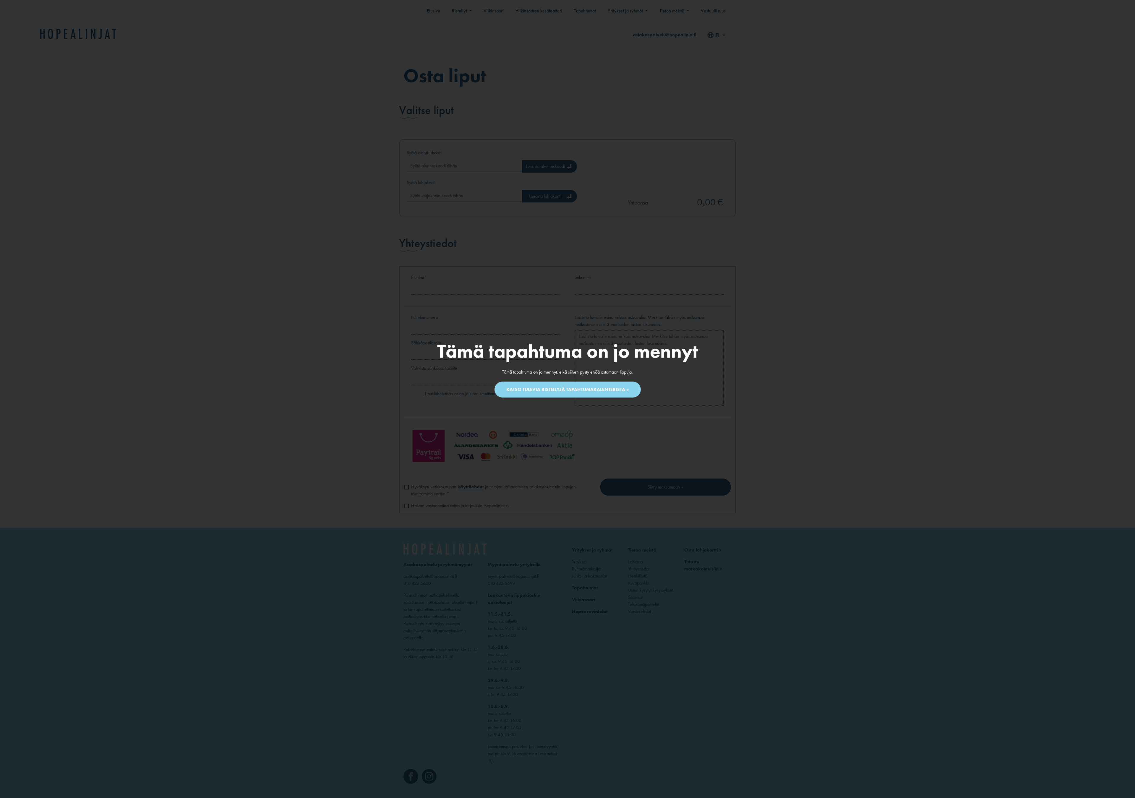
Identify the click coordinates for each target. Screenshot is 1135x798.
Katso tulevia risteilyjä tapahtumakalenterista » (567, 389)
